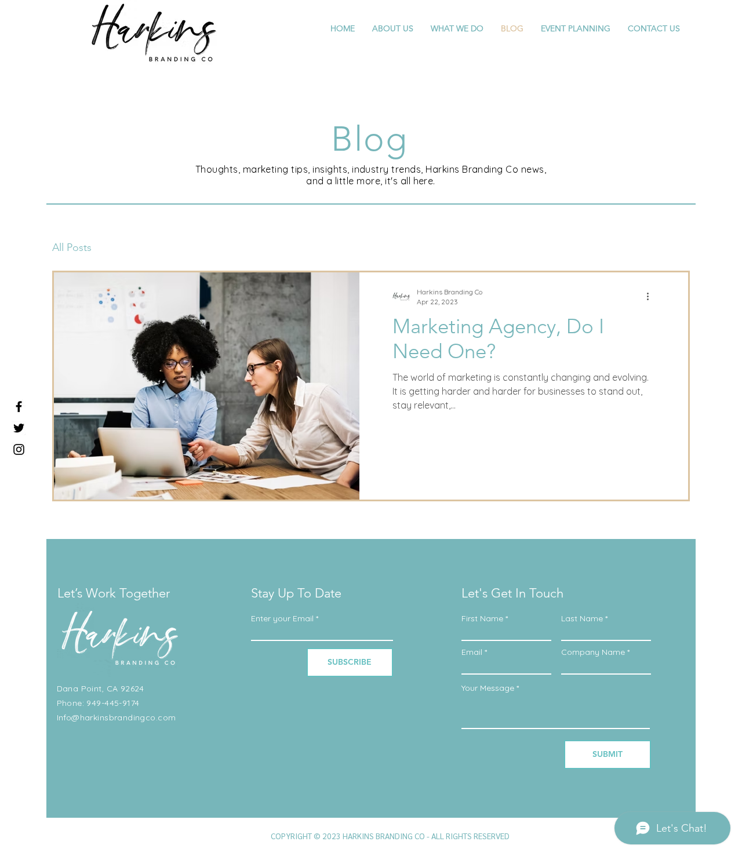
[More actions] (652, 296)
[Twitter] (19, 428)
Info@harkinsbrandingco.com (116, 717)
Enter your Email (282, 618)
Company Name (593, 652)
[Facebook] (19, 406)
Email (471, 652)
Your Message (487, 688)
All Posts (72, 247)
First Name (482, 618)
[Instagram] (19, 449)
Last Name (582, 618)
